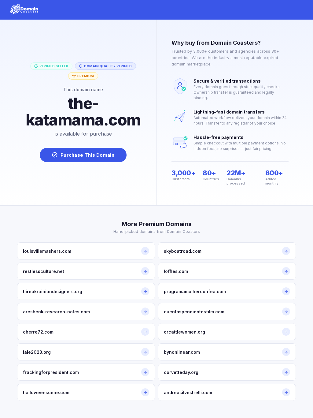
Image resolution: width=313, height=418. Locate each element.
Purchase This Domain (87, 155)
